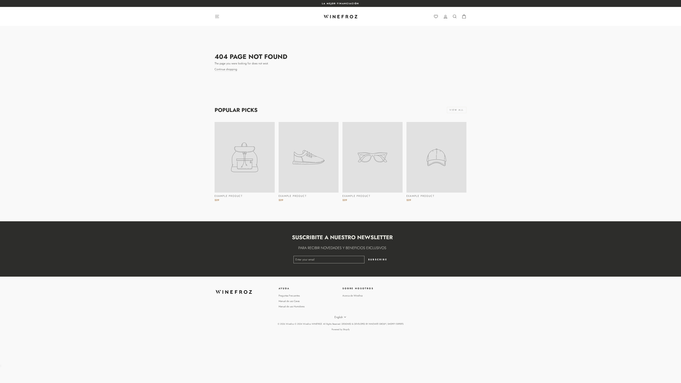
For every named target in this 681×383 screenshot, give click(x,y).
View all (457, 110)
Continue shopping (226, 69)
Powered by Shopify (341, 329)
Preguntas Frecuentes (289, 295)
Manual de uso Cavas (289, 301)
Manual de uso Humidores (291, 306)
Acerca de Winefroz (352, 295)
